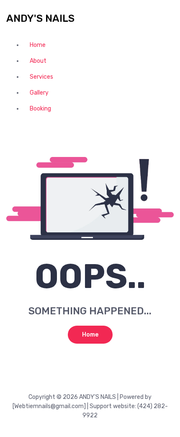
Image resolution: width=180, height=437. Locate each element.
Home (38, 45)
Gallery (39, 92)
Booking (40, 108)
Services (41, 76)
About (38, 60)
